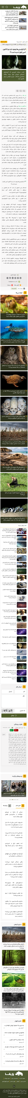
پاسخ (4, 734)
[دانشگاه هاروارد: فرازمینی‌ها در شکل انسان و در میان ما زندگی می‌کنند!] (21, 619)
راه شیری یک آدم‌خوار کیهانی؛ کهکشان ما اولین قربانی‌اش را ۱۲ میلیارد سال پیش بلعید (14, 1025)
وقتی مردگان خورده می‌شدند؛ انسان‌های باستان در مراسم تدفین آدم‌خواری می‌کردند (13, 417)
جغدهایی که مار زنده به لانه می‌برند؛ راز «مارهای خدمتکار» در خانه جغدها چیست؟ (13, 366)
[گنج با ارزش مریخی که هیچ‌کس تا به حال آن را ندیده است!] (21, 625)
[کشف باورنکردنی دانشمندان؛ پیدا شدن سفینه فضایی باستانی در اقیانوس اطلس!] (21, 571)
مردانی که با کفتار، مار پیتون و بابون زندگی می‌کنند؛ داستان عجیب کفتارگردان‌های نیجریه (12, 13)
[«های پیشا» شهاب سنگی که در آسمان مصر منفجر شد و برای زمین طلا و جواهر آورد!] (21, 551)
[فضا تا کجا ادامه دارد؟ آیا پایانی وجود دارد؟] (21, 632)
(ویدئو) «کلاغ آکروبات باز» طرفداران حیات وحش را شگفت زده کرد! (14, 794)
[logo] (20, 7)
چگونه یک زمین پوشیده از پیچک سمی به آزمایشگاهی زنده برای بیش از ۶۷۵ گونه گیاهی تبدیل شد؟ (14, 1012)
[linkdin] (13, 278)
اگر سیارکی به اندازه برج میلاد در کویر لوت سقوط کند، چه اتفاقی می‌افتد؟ (14, 1047)
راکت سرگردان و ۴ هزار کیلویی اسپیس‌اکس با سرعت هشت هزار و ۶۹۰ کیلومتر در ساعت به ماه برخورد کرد (14, 1040)
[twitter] (18, 278)
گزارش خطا (16, 285)
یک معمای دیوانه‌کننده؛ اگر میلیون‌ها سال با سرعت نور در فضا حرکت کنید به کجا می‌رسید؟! (9, 672)
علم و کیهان (24, 42)
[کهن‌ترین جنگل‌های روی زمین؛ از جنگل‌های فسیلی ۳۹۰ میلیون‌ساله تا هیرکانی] (13, 958)
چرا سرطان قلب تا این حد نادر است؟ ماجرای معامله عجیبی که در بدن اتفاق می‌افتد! (14, 1054)
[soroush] (10, 278)
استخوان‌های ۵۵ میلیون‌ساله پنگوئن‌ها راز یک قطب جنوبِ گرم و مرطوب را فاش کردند (14, 468)
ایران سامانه (10, 1096)
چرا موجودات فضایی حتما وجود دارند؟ (9, 637)
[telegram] (20, 278)
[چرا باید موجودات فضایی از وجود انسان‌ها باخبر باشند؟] (21, 598)
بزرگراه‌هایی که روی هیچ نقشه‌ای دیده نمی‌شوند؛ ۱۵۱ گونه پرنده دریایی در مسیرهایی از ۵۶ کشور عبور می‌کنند (11, 20)
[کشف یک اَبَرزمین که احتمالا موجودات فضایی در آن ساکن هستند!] (21, 605)
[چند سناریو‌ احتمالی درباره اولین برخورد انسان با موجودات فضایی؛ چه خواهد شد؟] (21, 578)
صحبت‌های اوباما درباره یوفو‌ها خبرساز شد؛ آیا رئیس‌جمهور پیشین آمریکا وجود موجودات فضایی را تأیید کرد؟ (9, 530)
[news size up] (17, 91)
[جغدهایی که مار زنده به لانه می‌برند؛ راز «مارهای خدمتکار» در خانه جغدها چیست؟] (14, 355)
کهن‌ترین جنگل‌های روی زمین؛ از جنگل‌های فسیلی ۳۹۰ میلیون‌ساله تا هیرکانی (13, 968)
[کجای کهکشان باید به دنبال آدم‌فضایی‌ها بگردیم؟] (21, 646)
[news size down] (23, 91)
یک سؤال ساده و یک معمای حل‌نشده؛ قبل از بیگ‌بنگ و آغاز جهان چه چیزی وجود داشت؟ (15, 1061)
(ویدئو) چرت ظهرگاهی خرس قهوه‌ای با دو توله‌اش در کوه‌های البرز (13, 855)
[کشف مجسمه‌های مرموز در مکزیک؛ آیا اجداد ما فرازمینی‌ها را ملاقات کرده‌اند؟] (21, 585)
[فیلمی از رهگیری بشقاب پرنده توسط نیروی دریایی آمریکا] (21, 544)
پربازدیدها (5, 805)
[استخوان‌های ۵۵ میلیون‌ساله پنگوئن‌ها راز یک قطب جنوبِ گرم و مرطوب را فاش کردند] (14, 457)
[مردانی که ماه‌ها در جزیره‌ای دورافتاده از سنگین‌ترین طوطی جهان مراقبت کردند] (14, 304)
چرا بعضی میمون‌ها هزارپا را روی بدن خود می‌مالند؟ (15, 494)
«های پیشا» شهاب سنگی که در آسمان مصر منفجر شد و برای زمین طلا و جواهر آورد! (9, 550)
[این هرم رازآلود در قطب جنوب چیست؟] (21, 652)
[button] (17, 799)
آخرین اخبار (18, 805)
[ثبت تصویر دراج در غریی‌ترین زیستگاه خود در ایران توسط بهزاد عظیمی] (14, 380)
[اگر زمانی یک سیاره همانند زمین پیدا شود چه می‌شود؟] (21, 679)
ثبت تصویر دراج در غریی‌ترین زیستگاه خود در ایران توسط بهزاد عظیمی (14, 392)
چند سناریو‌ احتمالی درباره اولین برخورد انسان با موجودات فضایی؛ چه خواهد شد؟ (9, 577)
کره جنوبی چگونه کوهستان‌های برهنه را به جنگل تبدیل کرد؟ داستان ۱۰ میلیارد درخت (13, 990)
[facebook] (7, 278)
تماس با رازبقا (3, 42)
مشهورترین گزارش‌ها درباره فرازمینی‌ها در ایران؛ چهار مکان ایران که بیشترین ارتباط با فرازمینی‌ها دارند (9, 557)
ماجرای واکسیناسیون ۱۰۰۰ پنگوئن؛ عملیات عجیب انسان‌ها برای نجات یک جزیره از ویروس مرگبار (13, 519)
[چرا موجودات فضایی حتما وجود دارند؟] (21, 639)
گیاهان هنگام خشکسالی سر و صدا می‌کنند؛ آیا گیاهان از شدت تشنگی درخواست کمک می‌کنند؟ (13, 443)
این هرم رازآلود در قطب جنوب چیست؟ (9, 650)
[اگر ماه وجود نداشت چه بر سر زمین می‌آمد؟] (21, 659)
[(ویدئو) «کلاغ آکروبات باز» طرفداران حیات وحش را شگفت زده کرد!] (13, 788)
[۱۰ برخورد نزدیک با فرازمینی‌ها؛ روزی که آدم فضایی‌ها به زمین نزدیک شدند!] (21, 612)
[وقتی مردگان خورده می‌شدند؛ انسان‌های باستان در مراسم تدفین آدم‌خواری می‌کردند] (14, 406)
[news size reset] (20, 91)
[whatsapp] (15, 278)
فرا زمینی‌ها (19, 42)
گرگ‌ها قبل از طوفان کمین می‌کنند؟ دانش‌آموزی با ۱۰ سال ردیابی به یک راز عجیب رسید (11, 27)
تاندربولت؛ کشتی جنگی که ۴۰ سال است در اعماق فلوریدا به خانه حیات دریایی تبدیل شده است (13, 341)
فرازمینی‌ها (14, 288)
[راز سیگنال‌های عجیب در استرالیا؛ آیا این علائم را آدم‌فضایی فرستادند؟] (21, 666)
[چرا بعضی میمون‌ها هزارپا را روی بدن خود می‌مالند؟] (14, 482)
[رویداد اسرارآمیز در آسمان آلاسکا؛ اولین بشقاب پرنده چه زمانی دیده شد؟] (21, 565)
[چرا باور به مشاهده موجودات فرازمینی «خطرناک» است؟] (21, 592)
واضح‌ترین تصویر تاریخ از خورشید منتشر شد (14, 1033)
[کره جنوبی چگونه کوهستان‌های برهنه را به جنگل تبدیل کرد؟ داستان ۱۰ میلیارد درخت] (13, 979)
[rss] (14, 1086)
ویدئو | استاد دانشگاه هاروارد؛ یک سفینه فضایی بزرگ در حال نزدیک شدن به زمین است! (9, 537)
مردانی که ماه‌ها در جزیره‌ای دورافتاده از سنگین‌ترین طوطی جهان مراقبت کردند (15, 315)
